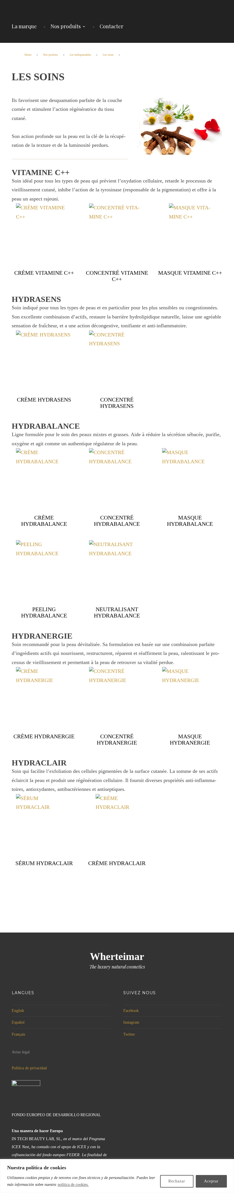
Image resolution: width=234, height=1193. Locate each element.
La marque (24, 26)
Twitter (129, 1034)
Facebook (131, 1010)
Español (18, 1022)
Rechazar (176, 1181)
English (18, 1010)
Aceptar (211, 1181)
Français (18, 1034)
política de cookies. (73, 1184)
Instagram (131, 1022)
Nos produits (66, 26)
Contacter (111, 26)
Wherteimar (117, 956)
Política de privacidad (29, 1068)
